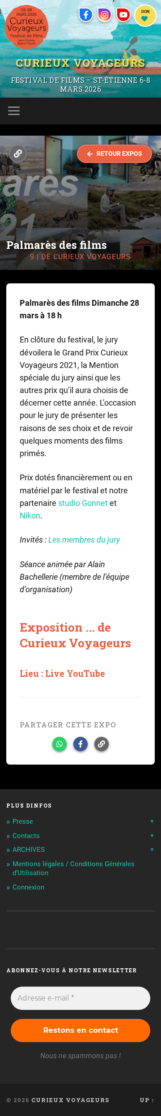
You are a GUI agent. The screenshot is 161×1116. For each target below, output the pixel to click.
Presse (23, 821)
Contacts (26, 836)
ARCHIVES (29, 850)
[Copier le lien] (101, 744)
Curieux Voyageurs (80, 63)
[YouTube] (123, 15)
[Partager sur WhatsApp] (59, 744)
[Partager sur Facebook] (80, 744)
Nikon (30, 515)
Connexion (28, 887)
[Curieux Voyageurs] (26, 26)
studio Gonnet (83, 503)
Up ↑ (147, 1099)
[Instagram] (104, 15)
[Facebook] (86, 15)
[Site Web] (18, 153)
